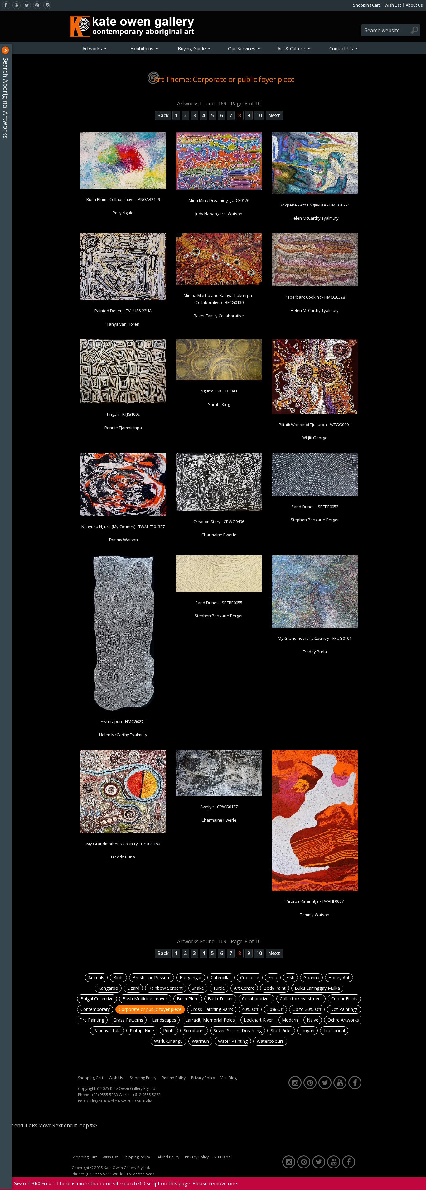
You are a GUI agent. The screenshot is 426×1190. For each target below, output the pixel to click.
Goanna (311, 977)
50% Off (275, 1009)
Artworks (92, 48)
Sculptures (194, 1030)
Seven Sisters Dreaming (238, 1030)
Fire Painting (91, 1020)
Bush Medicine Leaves (145, 999)
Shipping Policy (143, 1078)
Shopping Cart (366, 5)
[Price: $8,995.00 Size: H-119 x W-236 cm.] (219, 591)
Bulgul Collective (97, 999)
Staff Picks (281, 1030)
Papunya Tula (107, 1030)
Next (274, 115)
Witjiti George (314, 437)
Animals (96, 977)
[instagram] (47, 5)
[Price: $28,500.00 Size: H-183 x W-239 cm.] (123, 187)
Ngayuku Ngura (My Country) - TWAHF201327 (123, 526)
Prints (169, 1030)
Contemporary (95, 1009)
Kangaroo (108, 988)
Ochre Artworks (343, 1020)
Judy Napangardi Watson (218, 213)
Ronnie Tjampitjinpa (123, 427)
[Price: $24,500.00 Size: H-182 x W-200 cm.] (314, 412)
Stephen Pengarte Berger (315, 519)
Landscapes (164, 1020)
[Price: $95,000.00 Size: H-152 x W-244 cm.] (314, 889)
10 (259, 115)
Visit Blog (228, 1078)
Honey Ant (339, 977)
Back (163, 115)
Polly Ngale (123, 213)
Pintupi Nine (142, 1030)
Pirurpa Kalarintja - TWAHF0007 (315, 901)
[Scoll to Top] (416, 1180)
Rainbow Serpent (165, 988)
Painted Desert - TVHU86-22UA (123, 310)
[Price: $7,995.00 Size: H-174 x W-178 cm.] (123, 832)
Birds (118, 977)
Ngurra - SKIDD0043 (219, 391)
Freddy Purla (315, 651)
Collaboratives (256, 999)
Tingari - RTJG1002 (123, 414)
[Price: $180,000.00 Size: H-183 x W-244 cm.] (123, 514)
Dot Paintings (344, 1009)
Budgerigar (191, 977)
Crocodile (249, 977)
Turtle (219, 988)
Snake (198, 988)
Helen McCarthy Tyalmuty (315, 218)
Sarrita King (219, 404)
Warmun (200, 1041)
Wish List (393, 5)
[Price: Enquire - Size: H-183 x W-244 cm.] (123, 402)
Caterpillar (221, 977)
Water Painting (233, 1041)
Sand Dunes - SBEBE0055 (218, 602)
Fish (290, 977)
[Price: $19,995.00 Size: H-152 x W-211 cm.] (219, 509)
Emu (272, 977)
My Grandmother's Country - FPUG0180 (123, 844)
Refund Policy (174, 1078)
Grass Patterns (128, 1020)
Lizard (133, 988)
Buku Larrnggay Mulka (317, 988)
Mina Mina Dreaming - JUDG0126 (219, 200)
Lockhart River (258, 1020)
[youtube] (17, 5)
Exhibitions (141, 48)
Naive (312, 1020)
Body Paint (275, 988)
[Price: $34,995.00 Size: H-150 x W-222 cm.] (314, 285)
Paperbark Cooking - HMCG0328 (315, 297)
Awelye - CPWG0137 (219, 806)
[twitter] (27, 5)
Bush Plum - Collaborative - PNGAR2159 (123, 199)
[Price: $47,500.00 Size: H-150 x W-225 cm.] (219, 188)
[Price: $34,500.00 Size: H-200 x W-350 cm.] (219, 795)
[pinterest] (37, 5)
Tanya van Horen (123, 324)
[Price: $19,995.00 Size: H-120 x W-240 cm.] (219, 379)
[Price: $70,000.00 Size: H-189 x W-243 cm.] (314, 193)
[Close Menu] (5, 50)
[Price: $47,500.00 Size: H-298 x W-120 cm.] (123, 709)
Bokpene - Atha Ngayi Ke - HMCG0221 (315, 205)
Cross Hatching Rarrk (212, 1009)
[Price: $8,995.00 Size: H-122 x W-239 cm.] (314, 495)
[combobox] (390, 30)
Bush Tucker (220, 999)
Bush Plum (188, 999)
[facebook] (6, 5)
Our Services (241, 48)
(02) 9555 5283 (105, 1095)
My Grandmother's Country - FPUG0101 (314, 638)
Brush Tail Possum (152, 977)
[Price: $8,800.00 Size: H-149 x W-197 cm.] (123, 299)
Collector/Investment (301, 999)
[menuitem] (95, 48)
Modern (290, 1020)
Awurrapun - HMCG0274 (123, 721)
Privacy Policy (203, 1078)
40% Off (250, 1009)
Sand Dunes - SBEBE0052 (314, 506)
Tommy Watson (123, 539)
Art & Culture (291, 48)
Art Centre (244, 988)
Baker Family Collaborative (219, 315)
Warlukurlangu (168, 1041)
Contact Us (341, 48)
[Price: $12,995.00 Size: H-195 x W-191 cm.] (314, 626)
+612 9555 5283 (147, 1095)
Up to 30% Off (307, 1009)
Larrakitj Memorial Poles (210, 1020)
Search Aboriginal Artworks (6, 97)
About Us (414, 5)
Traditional (334, 1030)
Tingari (307, 1030)
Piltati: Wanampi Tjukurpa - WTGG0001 (315, 424)
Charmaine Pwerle (218, 534)
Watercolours (270, 1041)
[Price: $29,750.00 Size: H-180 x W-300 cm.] (219, 283)
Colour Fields (344, 999)
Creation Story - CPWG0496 (218, 521)
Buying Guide (192, 48)
